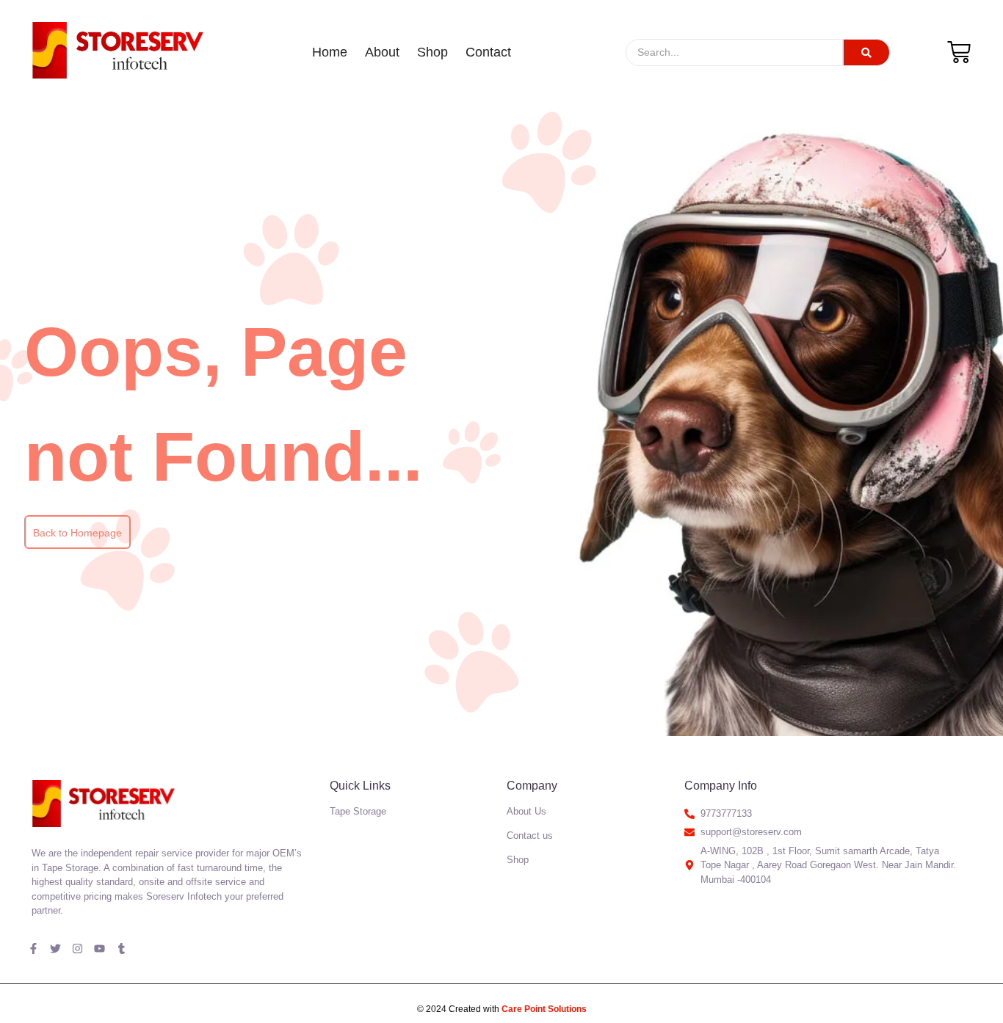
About (382, 52)
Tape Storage (358, 811)
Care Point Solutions (544, 1009)
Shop (432, 52)
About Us (526, 811)
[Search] (866, 52)
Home (329, 52)
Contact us (530, 835)
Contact (488, 52)
